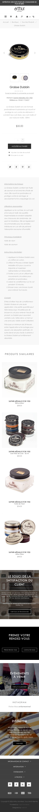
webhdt (24, 807)
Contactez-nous (29, 650)
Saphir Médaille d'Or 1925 (22, 98)
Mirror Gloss (19, 554)
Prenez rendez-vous (10, 650)
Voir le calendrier (19, 687)
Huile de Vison (19, 504)
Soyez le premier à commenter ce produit (19, 93)
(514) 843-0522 (33, 16)
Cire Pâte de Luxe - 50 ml (19, 453)
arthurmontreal (25, 707)
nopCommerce (24, 804)
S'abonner (19, 743)
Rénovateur (19, 403)
